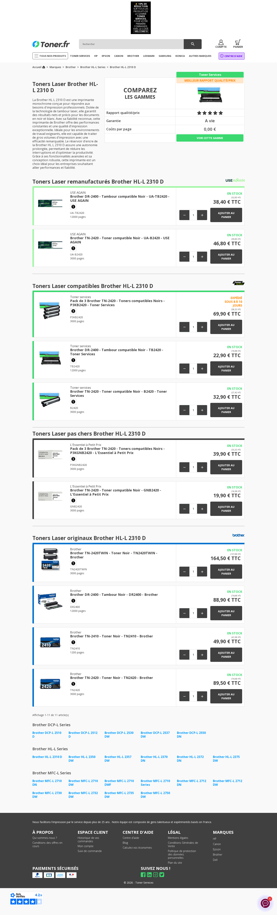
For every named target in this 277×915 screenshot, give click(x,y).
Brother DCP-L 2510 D (46, 735)
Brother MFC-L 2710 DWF (119, 783)
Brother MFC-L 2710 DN (47, 783)
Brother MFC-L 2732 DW (83, 795)
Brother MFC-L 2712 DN (191, 783)
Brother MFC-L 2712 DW (227, 783)
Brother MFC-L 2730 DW (47, 795)
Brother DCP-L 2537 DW (155, 735)
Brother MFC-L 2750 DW (155, 795)
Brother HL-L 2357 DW (118, 759)
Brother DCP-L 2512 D (83, 735)
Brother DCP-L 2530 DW (119, 735)
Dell (215, 860)
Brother (217, 854)
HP (214, 839)
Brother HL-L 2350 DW (82, 759)
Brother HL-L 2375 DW (226, 759)
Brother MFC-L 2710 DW (83, 783)
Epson (217, 849)
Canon (217, 844)
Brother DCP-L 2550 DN (191, 735)
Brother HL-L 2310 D (47, 757)
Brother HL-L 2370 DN (154, 759)
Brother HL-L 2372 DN (190, 759)
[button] (221, 44)
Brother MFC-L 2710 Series (155, 783)
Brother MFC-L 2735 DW (119, 795)
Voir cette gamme (210, 138)
